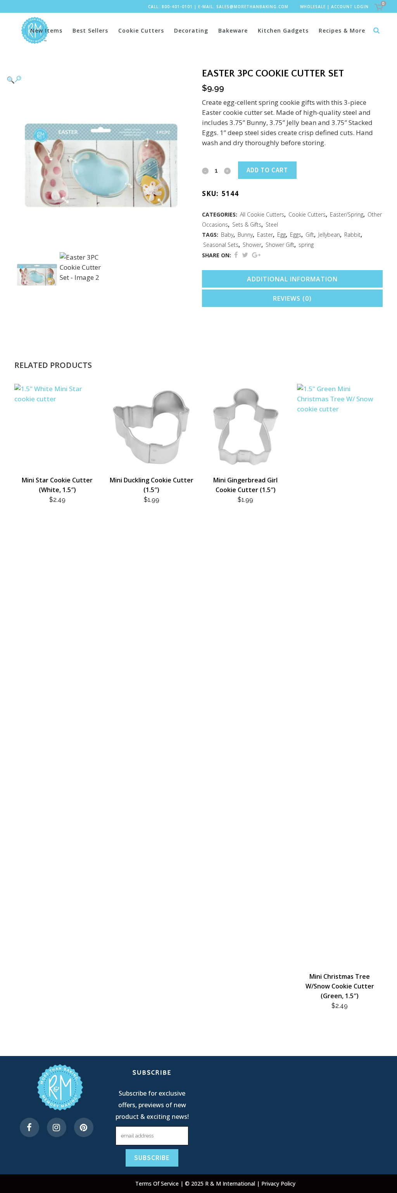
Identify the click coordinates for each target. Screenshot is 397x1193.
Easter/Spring (346, 214)
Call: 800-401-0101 (170, 6)
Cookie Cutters (307, 214)
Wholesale (313, 6)
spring (306, 244)
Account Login (350, 6)
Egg (281, 234)
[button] (97, 79)
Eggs (295, 234)
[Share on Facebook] (236, 254)
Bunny (245, 234)
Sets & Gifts (246, 224)
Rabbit (352, 234)
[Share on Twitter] (245, 254)
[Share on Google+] (256, 254)
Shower (252, 244)
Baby (227, 234)
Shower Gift (280, 244)
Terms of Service (157, 1183)
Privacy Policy (278, 1183)
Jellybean (329, 234)
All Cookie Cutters (262, 214)
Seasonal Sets (220, 244)
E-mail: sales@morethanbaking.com (243, 6)
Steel (272, 224)
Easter (265, 234)
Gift (310, 234)
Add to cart (267, 170)
